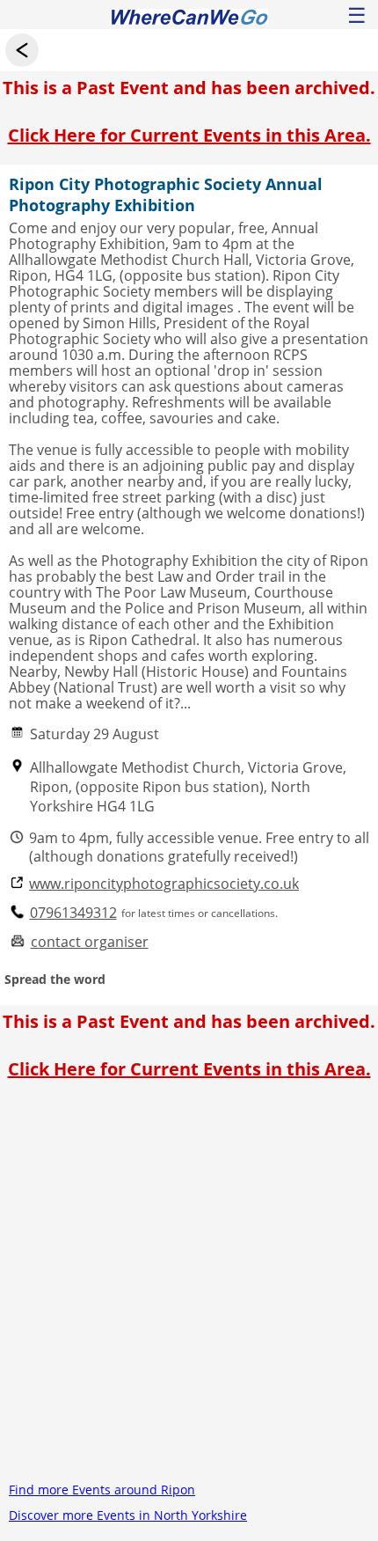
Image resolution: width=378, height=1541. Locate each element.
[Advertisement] (189, 1287)
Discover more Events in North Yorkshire (128, 1515)
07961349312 (73, 913)
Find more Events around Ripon (102, 1489)
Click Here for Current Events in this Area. (189, 135)
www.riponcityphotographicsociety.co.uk (164, 884)
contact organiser (90, 942)
